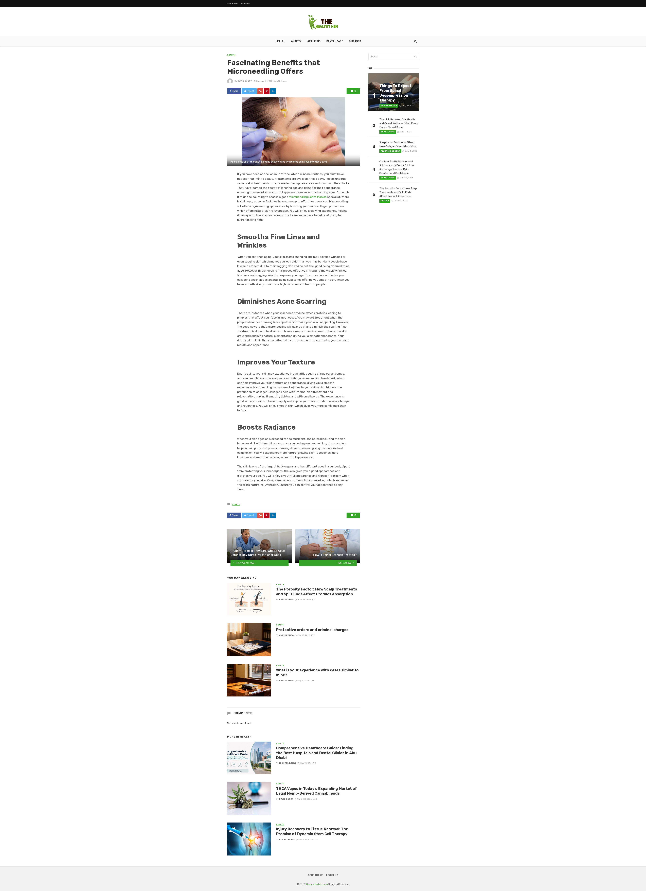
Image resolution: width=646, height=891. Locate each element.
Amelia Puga (286, 599)
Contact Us (232, 3)
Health (280, 41)
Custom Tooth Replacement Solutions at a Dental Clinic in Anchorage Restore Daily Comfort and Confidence (396, 167)
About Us (245, 3)
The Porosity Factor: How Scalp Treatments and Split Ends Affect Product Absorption (316, 591)
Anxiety (296, 41)
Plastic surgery (390, 151)
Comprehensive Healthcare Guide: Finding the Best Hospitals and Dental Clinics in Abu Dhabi (316, 753)
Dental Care (334, 41)
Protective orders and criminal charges (312, 630)
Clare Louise (287, 839)
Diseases (355, 41)
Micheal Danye (287, 763)
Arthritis (313, 41)
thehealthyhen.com (317, 884)
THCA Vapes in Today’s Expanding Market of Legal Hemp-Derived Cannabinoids (316, 791)
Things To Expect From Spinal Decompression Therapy (395, 93)
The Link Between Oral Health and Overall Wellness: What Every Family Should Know (398, 123)
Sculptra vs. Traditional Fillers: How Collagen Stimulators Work (397, 144)
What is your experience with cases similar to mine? (317, 672)
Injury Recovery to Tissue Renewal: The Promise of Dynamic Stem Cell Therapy (312, 831)
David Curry (245, 81)
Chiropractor (389, 106)
